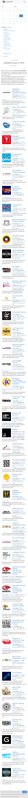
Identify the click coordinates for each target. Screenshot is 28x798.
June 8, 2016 (22, 418)
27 (2, 23)
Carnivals (6, 32)
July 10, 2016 (22, 499)
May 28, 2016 (20, 662)
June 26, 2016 (22, 403)
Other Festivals (7, 48)
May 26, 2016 (15, 726)
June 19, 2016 (16, 145)
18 (21, 18)
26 (25, 21)
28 (6, 23)
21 (6, 21)
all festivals (5, 56)
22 (10, 21)
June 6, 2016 (22, 463)
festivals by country (7, 53)
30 (13, 23)
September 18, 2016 (17, 98)
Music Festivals (7, 39)
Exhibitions (6, 29)
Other (20, 254)
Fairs (5, 47)
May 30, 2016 (15, 647)
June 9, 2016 (15, 351)
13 (2, 18)
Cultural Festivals (7, 38)
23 (13, 21)
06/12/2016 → (14, 65)
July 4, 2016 (15, 543)
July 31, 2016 (22, 112)
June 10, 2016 (15, 226)
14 (6, 18)
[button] (24, 2)
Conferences (6, 36)
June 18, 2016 (16, 303)
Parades (5, 41)
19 (25, 18)
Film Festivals (6, 33)
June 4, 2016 (15, 499)
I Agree (24, 791)
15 (10, 18)
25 (21, 21)
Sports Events (7, 42)
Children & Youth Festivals (9, 30)
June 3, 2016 (15, 557)
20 (2, 21)
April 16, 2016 (20, 776)
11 (21, 15)
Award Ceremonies (8, 45)
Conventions (6, 35)
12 (25, 15)
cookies (5, 791)
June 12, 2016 (23, 241)
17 (17, 18)
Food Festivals (7, 44)
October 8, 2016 (15, 777)
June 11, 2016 (23, 96)
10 (17, 15)
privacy (14, 794)
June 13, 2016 (23, 272)
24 (17, 21)
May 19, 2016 (22, 759)
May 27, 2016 (20, 676)
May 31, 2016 (15, 611)
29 (10, 23)
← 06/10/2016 (14, 60)
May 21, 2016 (15, 743)
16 (13, 18)
